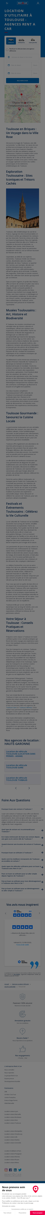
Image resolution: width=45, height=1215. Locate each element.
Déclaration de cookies (8, 1206)
